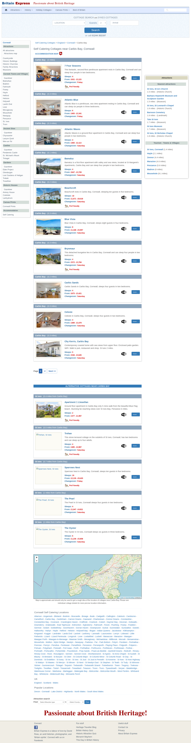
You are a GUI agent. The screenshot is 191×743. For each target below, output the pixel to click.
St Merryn (60, 662)
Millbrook (113, 639)
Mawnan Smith (75, 639)
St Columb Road (113, 657)
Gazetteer (8, 78)
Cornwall (71, 43)
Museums (7, 70)
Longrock (72, 636)
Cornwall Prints (9, 206)
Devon (37, 691)
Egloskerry (87, 625)
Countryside (8, 58)
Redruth (127, 651)
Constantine (126, 619)
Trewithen (7, 181)
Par (96, 642)
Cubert (102, 622)
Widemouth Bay (57, 674)
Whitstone (43, 674)
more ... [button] (135, 78)
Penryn (46, 645)
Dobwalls (133, 622)
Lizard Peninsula (59, 636)
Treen (117, 665)
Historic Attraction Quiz (86, 733)
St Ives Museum (154, 126)
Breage (85, 616)
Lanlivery (86, 633)
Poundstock (72, 651)
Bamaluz (69, 158)
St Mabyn (39, 662)
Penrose (38, 645)
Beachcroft (70, 188)
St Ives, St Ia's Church (157, 89)
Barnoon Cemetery (156, 112)
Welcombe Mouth (108, 671)
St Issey (60, 660)
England (61, 43)
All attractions (8, 50)
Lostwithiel (88, 636)
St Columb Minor (97, 657)
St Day (126, 657)
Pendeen (123, 642)
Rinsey (136, 651)
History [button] (28, 10)
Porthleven (107, 648)
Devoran (123, 622)
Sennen (69, 654)
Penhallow (133, 642)
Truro (101, 668)
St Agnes (107, 654)
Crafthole (83, 622)
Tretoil (56, 668)
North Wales (80, 691)
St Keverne (111, 660)
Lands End (67, 633)
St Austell (132, 654)
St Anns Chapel (119, 654)
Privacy (121, 730)
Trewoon (87, 668)
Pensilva (55, 645)
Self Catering (8, 215)
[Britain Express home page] (16, 3)
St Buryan (58, 657)
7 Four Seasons (73, 66)
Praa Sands (84, 651)
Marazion (118, 636)
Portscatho (49, 651)
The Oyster (70, 528)
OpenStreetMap (130, 598)
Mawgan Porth (40, 639)
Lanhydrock (7, 198)
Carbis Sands (72, 282)
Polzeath (57, 648)
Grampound (95, 628)
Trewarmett (65, 668)
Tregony (125, 665)
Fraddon (132, 625)
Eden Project (8, 170)
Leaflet (121, 598)
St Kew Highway (132, 660)
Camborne (131, 616)
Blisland (57, 616)
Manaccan (108, 636)
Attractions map (10, 53)
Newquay (79, 642)
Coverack (55, 622)
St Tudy (124, 662)
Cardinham (61, 619)
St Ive (68, 660)
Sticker (37, 665)
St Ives (75, 660)
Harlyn (48, 631)
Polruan (37, 648)
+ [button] (36, 557)
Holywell (6, 101)
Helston (71, 631)
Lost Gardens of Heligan (13, 175)
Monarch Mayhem (84, 736)
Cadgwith (100, 616)
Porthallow (85, 648)
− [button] (36, 560)
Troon (94, 668)
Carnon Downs (74, 619)
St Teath (115, 662)
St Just (83, 660)
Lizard (47, 636)
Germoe (37, 628)
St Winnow (134, 662)
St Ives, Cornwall (155, 149)
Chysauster (7, 135)
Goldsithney (56, 628)
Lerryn (116, 633)
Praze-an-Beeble (98, 651)
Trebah (6, 178)
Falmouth (98, 625)
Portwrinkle (60, 651)
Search (95, 30)
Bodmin (66, 616)
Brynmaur (70, 248)
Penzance (87, 645)
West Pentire (123, 671)
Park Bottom (104, 642)
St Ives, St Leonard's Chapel (160, 105)
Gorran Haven (82, 628)
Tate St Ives (152, 119)
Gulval (105, 628)
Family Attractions (10, 67)
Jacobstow (116, 631)
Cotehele (6, 195)
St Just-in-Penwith (96, 660)
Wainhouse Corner (42, 671)
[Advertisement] (16, 253)
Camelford (38, 619)
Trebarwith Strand (92, 665)
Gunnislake (115, 628)
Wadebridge (131, 668)
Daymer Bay (112, 622)
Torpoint (68, 665)
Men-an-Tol (7, 141)
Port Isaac (67, 648)
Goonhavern (68, 628)
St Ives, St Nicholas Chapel (160, 133)
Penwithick (76, 645)
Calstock (121, 616)
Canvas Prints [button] (61, 10)
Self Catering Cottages (45, 43)
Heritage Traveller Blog (86, 727)
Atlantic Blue (71, 100)
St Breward (47, 657)
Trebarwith (78, 665)
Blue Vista (70, 219)
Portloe (129, 648)
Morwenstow (132, 639)
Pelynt (115, 642)
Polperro (133, 645)
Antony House (8, 192)
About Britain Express (127, 733)
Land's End (7, 104)
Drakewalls (50, 625)
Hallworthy (39, 631)
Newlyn (70, 642)
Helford (63, 631)
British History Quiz (84, 730)
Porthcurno (96, 648)
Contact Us (123, 727)
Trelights (38, 668)
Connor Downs (112, 619)
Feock (107, 625)
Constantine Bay (41, 622)
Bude (92, 616)
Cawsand (87, 619)
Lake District (56, 691)
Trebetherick (107, 665)
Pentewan (65, 645)
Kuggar (47, 633)
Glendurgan (7, 172)
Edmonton (76, 625)
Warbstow (57, 671)
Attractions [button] (15, 10)
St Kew (120, 660)
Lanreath (96, 633)
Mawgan (128, 636)
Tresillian (47, 668)
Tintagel (59, 665)
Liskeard (124, 633)
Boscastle (75, 616)
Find (35, 702)
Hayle (55, 631)
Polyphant (47, 648)
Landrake (57, 633)
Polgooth (123, 645)
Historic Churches (10, 64)
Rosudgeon (59, 654)
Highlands (68, 691)
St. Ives (6, 121)
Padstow (89, 642)
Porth (76, 648)
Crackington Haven (69, 622)
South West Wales (95, 691)
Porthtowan (119, 648)
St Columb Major (80, 657)
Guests (93, 23)
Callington (110, 616)
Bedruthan (7, 81)
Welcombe (93, 671)
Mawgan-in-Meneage (58, 639)
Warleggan (68, 671)
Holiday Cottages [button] (43, 10)
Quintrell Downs (115, 651)
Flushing (115, 625)
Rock (49, 654)
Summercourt (48, 665)
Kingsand (38, 633)
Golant (46, 628)
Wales (55, 683)
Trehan (68, 433)
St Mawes (50, 662)
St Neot (80, 662)
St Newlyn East (92, 662)
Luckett (98, 636)
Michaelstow (101, 639)
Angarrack (47, 616)
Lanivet (77, 633)
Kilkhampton (128, 631)
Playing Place (112, 645)
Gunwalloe (126, 628)
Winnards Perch (73, 674)
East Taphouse (63, 625)
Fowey (123, 625)
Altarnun (38, 616)
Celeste (68, 312)
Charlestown (98, 619)
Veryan (121, 668)
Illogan (92, 631)
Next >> (52, 371)
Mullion (49, 642)
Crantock (93, 622)
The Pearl (69, 498)
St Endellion (49, 660)
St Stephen (105, 662)
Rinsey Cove (40, 654)
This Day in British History (87, 739)
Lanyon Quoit (8, 138)
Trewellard (76, 668)
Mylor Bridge (59, 642)
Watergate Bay (80, 671)
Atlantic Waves (72, 129)
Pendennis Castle (10, 153)
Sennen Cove (80, 654)
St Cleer (67, 657)
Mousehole (39, 642)
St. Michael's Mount (11, 155)
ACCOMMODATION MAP (46, 54)
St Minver (71, 662)
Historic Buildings (10, 61)
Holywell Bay (82, 631)
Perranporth (98, 645)
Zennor (150, 157)
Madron (150, 169)
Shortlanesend (94, 654)
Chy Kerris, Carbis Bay (77, 341)
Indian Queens (103, 631)
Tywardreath (111, 668)
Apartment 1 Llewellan (76, 402)
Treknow (134, 665)
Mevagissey (89, 639)
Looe (80, 636)
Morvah (122, 639)
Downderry (39, 625)
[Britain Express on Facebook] (36, 727)
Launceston (106, 633)
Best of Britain (79, 10)
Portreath (38, 651)
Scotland (47, 683)
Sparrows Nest (72, 467)
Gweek (136, 628)
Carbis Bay (50, 619)
